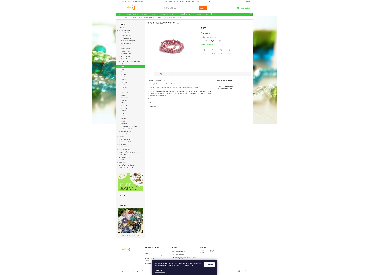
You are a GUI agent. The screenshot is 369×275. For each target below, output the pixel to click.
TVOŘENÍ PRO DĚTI (124, 157)
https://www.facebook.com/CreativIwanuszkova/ (185, 258)
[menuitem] (120, 14)
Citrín (122, 116)
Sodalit (123, 85)
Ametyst (123, 80)
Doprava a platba (149, 258)
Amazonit (124, 87)
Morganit (124, 108)
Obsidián (124, 100)
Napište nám (148, 263)
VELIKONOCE (122, 163)
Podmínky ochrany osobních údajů (154, 256)
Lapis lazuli (124, 98)
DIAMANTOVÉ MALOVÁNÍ (126, 168)
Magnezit (124, 106)
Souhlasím (209, 264)
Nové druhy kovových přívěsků (208, 251)
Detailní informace (206, 45)
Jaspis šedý (124, 93)
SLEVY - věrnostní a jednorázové (175, 1)
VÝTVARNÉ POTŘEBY (125, 142)
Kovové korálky (125, 56)
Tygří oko (124, 82)
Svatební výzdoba (126, 43)
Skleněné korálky (126, 131)
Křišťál (123, 103)
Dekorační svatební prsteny (129, 41)
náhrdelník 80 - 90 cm (128, 129)
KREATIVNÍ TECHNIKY (125, 147)
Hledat (202, 8)
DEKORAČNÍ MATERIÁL (125, 150)
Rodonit (123, 67)
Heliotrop (124, 124)
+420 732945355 (179, 254)
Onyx (122, 69)
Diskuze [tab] (169, 74)
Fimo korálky (124, 134)
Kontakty (147, 261)
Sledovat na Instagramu (132, 235)
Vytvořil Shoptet (246, 271)
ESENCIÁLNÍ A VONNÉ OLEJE (126, 165)
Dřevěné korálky (125, 49)
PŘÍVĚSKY (121, 137)
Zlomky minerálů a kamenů (129, 126)
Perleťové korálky (126, 54)
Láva (122, 64)
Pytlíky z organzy (126, 38)
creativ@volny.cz (180, 251)
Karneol (123, 95)
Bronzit (123, 72)
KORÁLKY (121, 46)
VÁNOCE (121, 160)
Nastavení (159, 270)
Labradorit (124, 118)
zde (191, 265)
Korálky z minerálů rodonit (233, 84)
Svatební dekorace (124, 30)
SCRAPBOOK (122, 144)
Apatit (123, 113)
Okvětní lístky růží (126, 36)
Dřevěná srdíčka (125, 33)
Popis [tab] (150, 74)
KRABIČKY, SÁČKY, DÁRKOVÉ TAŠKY (129, 152)
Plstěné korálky (125, 51)
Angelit (123, 111)
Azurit (123, 90)
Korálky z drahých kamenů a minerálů (131, 62)
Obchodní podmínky (194, 1)
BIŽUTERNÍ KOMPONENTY (126, 139)
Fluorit (123, 121)
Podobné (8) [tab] (159, 74)
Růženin (123, 74)
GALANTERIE (122, 155)
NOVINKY (121, 28)
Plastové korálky (126, 59)
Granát (123, 77)
